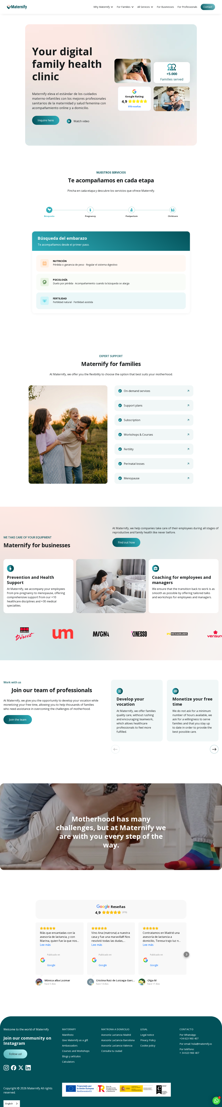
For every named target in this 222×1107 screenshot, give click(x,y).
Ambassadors (70, 1045)
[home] (17, 7)
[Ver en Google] (39, 982)
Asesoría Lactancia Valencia (116, 1045)
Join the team (17, 719)
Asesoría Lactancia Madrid (116, 1034)
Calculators (68, 1061)
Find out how (126, 542)
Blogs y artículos (71, 1056)
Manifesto (68, 1034)
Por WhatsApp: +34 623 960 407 (189, 1036)
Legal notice (147, 1034)
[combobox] (11, 1103)
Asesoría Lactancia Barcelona (118, 1040)
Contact (207, 6)
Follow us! (15, 1054)
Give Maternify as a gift (75, 1040)
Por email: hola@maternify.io (196, 1043)
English (9, 1103)
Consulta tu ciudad (111, 1051)
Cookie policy (147, 1045)
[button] (103, 7)
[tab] (49, 212)
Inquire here (46, 120)
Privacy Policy (148, 1040)
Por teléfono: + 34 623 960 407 (189, 1051)
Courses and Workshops (75, 1051)
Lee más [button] (45, 945)
